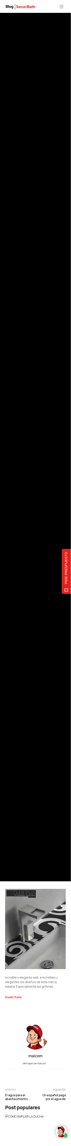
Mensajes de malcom (34, 1063)
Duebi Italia (13, 997)
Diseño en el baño (14, 428)
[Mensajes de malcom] (9, 454)
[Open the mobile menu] (61, 6)
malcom (22, 454)
